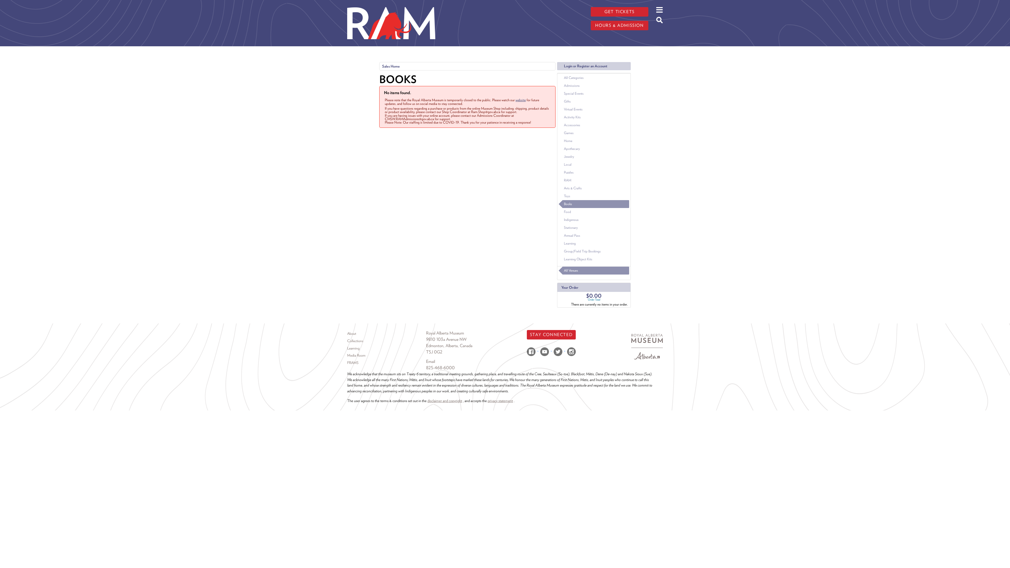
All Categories (574, 78)
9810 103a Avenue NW (446, 339)
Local (568, 164)
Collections (355, 341)
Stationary (571, 228)
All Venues (571, 270)
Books (568, 204)
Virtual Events (573, 109)
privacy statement (500, 400)
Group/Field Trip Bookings (582, 251)
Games (569, 133)
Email (430, 361)
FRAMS (352, 363)
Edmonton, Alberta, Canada (449, 345)
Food (567, 212)
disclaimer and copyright (444, 400)
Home (568, 141)
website (521, 100)
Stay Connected (551, 334)
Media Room (356, 355)
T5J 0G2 (434, 351)
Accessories (572, 125)
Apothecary (572, 149)
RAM (567, 180)
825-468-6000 (440, 367)
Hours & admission (619, 25)
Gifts (567, 101)
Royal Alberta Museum (445, 333)
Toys (567, 196)
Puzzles (569, 172)
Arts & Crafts (573, 188)
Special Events (574, 93)
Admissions (572, 86)
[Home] (391, 4)
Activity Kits (572, 117)
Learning (570, 243)
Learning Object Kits (578, 259)
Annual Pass (572, 235)
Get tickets (619, 11)
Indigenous (571, 220)
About (351, 333)
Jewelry (569, 157)
